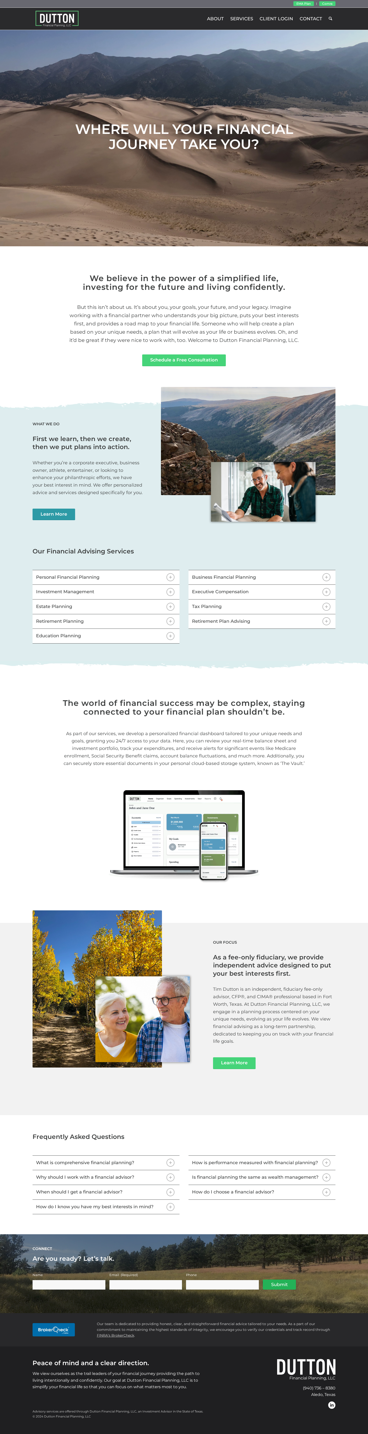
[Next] (363, 138)
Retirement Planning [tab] (60, 621)
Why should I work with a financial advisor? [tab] (85, 1177)
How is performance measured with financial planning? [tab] (255, 1162)
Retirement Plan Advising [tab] (221, 621)
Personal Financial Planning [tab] (67, 577)
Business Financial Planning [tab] (224, 577)
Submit (279, 1284)
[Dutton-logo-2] (57, 19)
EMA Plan (303, 4)
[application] (184, 834)
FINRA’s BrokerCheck (115, 1335)
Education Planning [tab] (58, 636)
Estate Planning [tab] (54, 606)
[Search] (330, 19)
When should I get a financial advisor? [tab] (79, 1192)
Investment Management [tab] (65, 591)
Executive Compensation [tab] (220, 591)
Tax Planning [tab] (207, 606)
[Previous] (4, 138)
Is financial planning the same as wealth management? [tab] (255, 1177)
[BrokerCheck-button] (54, 1329)
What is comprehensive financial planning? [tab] (85, 1162)
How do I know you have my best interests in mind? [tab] (94, 1206)
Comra (327, 4)
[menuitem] (304, 4)
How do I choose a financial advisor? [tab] (233, 1192)
